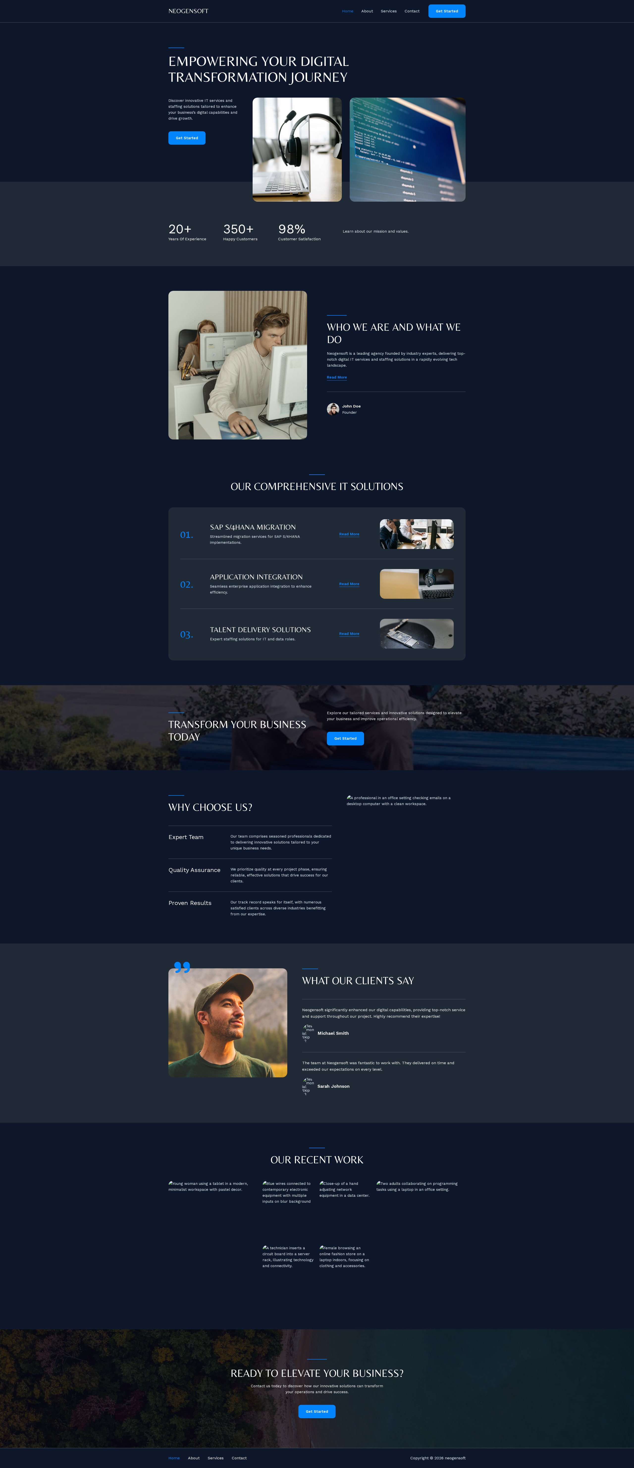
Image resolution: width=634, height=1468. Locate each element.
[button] (447, 11)
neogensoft (188, 11)
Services (389, 11)
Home (347, 11)
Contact (412, 11)
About (367, 11)
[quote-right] (182, 967)
